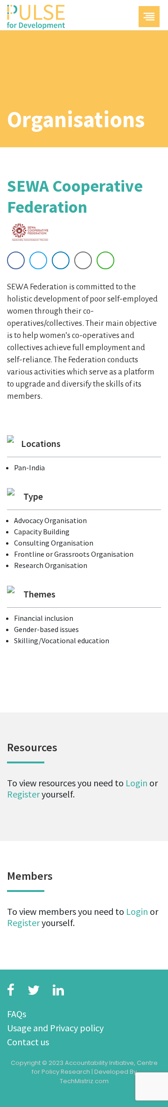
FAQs (16, 1014)
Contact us (28, 1042)
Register (23, 794)
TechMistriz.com (84, 1081)
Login (136, 783)
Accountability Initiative (99, 1062)
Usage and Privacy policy (55, 1028)
